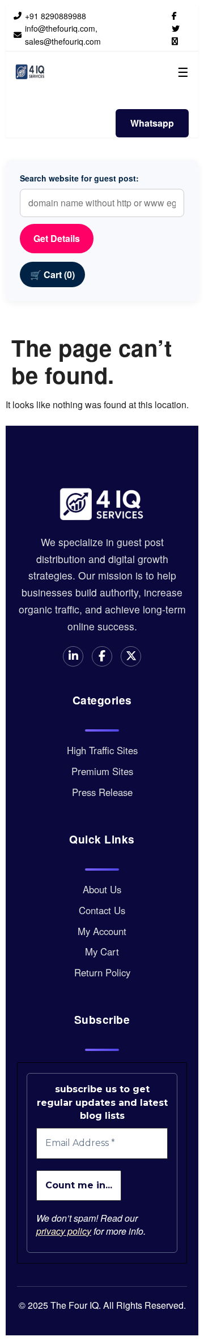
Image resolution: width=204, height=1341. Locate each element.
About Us (102, 889)
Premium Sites (102, 771)
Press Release (102, 792)
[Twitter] (176, 28)
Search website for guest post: (79, 178)
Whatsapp (152, 122)
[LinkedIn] (175, 40)
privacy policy (63, 1231)
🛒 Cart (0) (52, 274)
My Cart (102, 951)
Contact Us (102, 910)
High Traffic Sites (102, 750)
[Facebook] (174, 15)
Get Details (56, 238)
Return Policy (102, 972)
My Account (102, 931)
